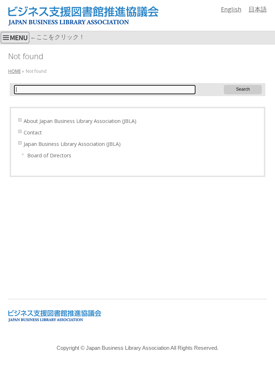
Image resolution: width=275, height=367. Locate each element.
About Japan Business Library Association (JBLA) (80, 121)
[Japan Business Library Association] (83, 17)
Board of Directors (49, 155)
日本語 (258, 9)
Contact (33, 132)
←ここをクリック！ (57, 36)
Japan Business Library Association (127, 348)
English (231, 9)
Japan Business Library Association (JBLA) (72, 143)
